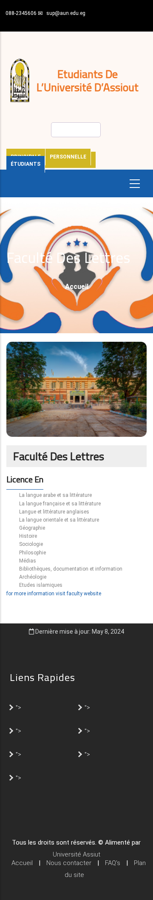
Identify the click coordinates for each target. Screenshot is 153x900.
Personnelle (68, 157)
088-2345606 (21, 13)
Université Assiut (76, 854)
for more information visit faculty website (53, 594)
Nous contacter (68, 863)
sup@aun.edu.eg (65, 13)
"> (18, 706)
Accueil (76, 287)
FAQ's (112, 863)
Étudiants (25, 164)
